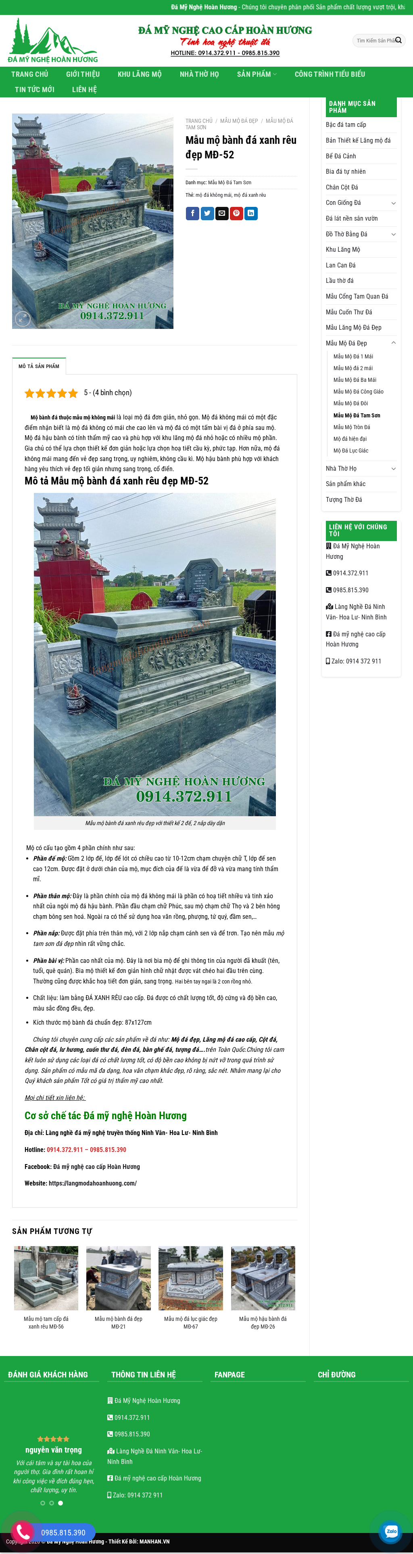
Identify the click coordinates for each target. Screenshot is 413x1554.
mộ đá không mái (214, 195)
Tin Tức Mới (34, 90)
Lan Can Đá (341, 265)
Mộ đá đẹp (185, 1039)
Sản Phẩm (254, 74)
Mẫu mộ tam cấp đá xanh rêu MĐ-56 (46, 1323)
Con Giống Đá (343, 202)
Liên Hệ (84, 90)
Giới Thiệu (83, 74)
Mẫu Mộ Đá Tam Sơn (357, 415)
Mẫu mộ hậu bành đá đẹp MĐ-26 (263, 1323)
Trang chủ (199, 121)
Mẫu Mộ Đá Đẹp (346, 343)
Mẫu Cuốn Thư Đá (349, 312)
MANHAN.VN (155, 1535)
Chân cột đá (40, 1049)
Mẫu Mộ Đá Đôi (351, 403)
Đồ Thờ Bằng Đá (346, 234)
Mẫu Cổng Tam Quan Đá (357, 296)
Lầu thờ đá (340, 280)
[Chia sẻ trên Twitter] (207, 214)
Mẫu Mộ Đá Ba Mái (355, 380)
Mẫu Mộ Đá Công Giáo (359, 391)
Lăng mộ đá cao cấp (228, 1039)
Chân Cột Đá (342, 187)
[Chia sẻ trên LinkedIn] (251, 214)
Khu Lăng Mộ (140, 74)
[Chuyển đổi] (393, 203)
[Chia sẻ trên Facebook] (192, 214)
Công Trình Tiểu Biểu (330, 74)
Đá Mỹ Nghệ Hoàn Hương (146, 1400)
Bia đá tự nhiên (346, 171)
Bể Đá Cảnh (341, 156)
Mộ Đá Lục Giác (351, 450)
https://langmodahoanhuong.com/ (93, 1183)
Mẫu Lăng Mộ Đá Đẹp (354, 327)
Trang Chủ (29, 74)
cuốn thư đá (101, 1049)
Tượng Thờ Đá (344, 499)
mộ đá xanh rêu (250, 195)
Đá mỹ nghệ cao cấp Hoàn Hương (96, 1167)
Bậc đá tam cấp (346, 124)
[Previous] (14, 1294)
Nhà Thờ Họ (199, 74)
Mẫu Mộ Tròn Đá (352, 427)
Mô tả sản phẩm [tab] (39, 366)
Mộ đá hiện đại (350, 439)
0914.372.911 (350, 573)
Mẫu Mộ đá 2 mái (353, 368)
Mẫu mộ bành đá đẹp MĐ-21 (118, 1323)
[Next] (295, 1294)
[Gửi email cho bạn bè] (222, 214)
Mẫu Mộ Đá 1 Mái (353, 356)
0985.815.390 (350, 590)
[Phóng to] (23, 319)
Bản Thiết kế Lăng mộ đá (358, 140)
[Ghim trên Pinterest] (236, 214)
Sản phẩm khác (345, 484)
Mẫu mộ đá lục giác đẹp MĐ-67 (190, 1323)
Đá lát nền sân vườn (352, 218)
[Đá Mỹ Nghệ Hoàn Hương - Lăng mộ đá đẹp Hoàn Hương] (57, 41)
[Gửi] (398, 41)
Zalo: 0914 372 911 (356, 661)
